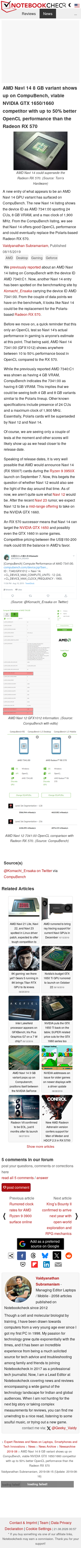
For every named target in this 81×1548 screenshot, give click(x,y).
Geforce (51, 257)
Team (44, 1522)
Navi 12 (59, 494)
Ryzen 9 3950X (62, 470)
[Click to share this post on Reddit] (68, 1255)
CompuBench (15, 876)
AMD (9, 257)
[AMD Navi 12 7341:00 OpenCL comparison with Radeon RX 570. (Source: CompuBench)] (39, 781)
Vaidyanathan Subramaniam (25, 245)
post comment (17, 1187)
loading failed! (11, 1484)
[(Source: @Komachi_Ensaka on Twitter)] (39, 576)
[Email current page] (58, 1264)
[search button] (64, 5)
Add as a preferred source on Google (45, 1244)
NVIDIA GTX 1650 (34, 527)
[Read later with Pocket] (22, 1264)
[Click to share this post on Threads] (33, 1255)
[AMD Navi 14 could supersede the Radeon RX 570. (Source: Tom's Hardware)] (41, 151)
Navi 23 (41, 500)
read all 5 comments (18, 1177)
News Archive (47, 1446)
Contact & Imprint (23, 1522)
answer (42, 1177)
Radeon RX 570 (27, 314)
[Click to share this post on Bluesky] (45, 1255)
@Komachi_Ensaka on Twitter (28, 870)
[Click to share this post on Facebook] (21, 1255)
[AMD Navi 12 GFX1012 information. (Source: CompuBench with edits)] (40, 661)
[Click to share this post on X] (57, 1255)
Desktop (22, 257)
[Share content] (11, 1256)
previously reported (25, 267)
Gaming (37, 257)
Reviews (29, 13)
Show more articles (40, 1146)
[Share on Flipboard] (34, 1264)
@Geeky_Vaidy (64, 1427)
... (75, 13)
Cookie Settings (38, 1528)
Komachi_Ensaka (18, 290)
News (47, 13)
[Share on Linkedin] (46, 1264)
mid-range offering (43, 506)
